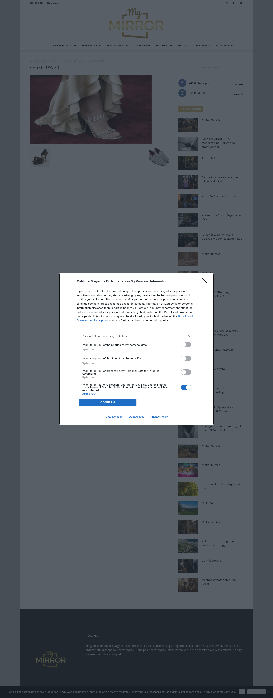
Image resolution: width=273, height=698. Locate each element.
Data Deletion (114, 416)
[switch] (186, 344)
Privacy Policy (159, 416)
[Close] (205, 281)
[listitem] (136, 336)
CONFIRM (107, 402)
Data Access (136, 416)
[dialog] (136, 349)
